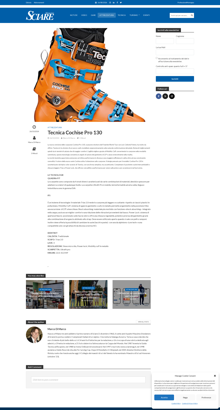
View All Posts (143, 322)
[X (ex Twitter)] (165, 96)
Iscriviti (175, 79)
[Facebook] (158, 96)
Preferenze (206, 397)
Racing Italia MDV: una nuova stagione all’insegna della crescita (45, 294)
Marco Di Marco (34, 142)
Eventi (146, 15)
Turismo (133, 15)
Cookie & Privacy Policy (190, 403)
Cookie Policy (176, 403)
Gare (93, 15)
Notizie (74, 15)
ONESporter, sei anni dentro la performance (131, 294)
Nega (185, 397)
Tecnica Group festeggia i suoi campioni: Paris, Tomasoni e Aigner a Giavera (88, 294)
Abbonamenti (39, 3)
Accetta (164, 397)
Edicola (28, 3)
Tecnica (122, 15)
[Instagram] (172, 96)
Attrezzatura (107, 15)
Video (84, 15)
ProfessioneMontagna (186, 3)
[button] (215, 376)
